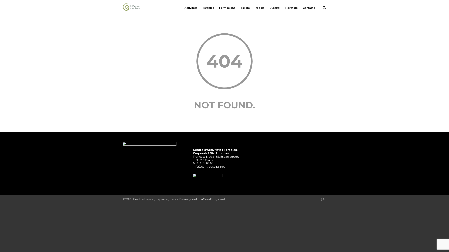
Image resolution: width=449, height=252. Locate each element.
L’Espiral (275, 7)
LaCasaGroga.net (212, 199)
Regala (259, 7)
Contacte (309, 7)
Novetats (291, 7)
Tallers (245, 7)
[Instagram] (322, 199)
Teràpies (208, 7)
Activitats (191, 7)
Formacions (227, 7)
